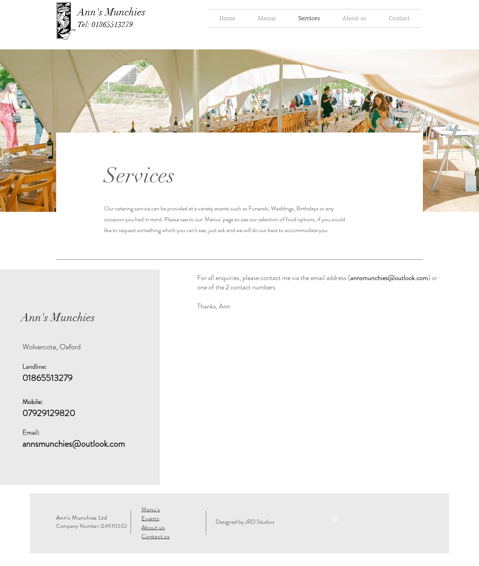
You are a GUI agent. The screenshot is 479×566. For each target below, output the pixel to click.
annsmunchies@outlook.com (73, 443)
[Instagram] (334, 519)
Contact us (155, 536)
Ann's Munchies (111, 12)
